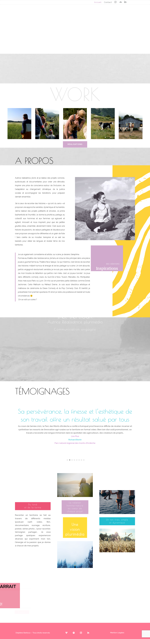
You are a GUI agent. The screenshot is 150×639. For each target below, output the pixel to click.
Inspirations (107, 268)
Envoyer (67, 612)
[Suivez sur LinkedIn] (88, 633)
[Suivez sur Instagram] (81, 633)
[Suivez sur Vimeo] (66, 633)
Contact (108, 2)
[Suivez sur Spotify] (74, 633)
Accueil (97, 2)
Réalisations (75, 144)
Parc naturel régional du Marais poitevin (75, 446)
